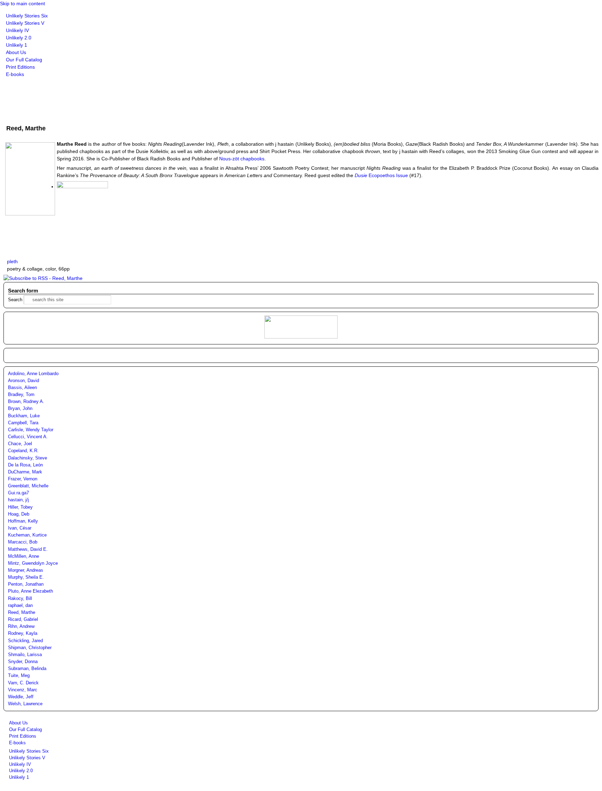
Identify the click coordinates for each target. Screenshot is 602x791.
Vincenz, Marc (22, 689)
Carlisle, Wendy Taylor (30, 429)
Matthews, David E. (28, 549)
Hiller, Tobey (20, 507)
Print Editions (20, 67)
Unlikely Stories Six (27, 15)
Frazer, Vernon (22, 479)
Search (16, 299)
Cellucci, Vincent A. (28, 436)
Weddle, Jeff (20, 696)
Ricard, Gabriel (23, 619)
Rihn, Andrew (21, 626)
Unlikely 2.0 (18, 37)
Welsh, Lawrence (25, 703)
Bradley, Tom (21, 394)
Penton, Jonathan (26, 584)
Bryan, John (20, 408)
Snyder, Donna (23, 661)
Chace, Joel (20, 443)
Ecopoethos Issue (381, 175)
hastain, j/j (18, 499)
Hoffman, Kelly (23, 521)
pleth (12, 261)
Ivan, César (19, 528)
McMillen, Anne (23, 556)
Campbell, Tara (23, 422)
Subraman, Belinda (27, 668)
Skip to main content (22, 3)
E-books (15, 74)
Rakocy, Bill (20, 598)
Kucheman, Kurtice (27, 535)
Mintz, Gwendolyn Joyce (33, 563)
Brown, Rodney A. (26, 401)
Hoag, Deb (18, 514)
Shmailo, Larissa (25, 654)
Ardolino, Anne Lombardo (33, 373)
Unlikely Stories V (25, 23)
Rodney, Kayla (22, 633)
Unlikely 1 (16, 45)
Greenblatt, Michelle (28, 486)
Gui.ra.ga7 (18, 492)
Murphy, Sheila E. (26, 577)
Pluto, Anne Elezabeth (30, 591)
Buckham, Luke (24, 415)
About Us (16, 52)
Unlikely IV (17, 30)
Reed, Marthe (21, 612)
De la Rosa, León (25, 465)
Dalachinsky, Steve (27, 458)
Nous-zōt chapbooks (241, 158)
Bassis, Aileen (22, 387)
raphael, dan (20, 605)
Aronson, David (23, 380)
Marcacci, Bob (22, 542)
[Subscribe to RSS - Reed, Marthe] (43, 278)
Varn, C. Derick (23, 682)
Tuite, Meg (19, 675)
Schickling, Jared (25, 640)
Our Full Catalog (24, 59)
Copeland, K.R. (23, 450)
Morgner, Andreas (25, 570)
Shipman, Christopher (30, 647)
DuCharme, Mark (25, 472)
